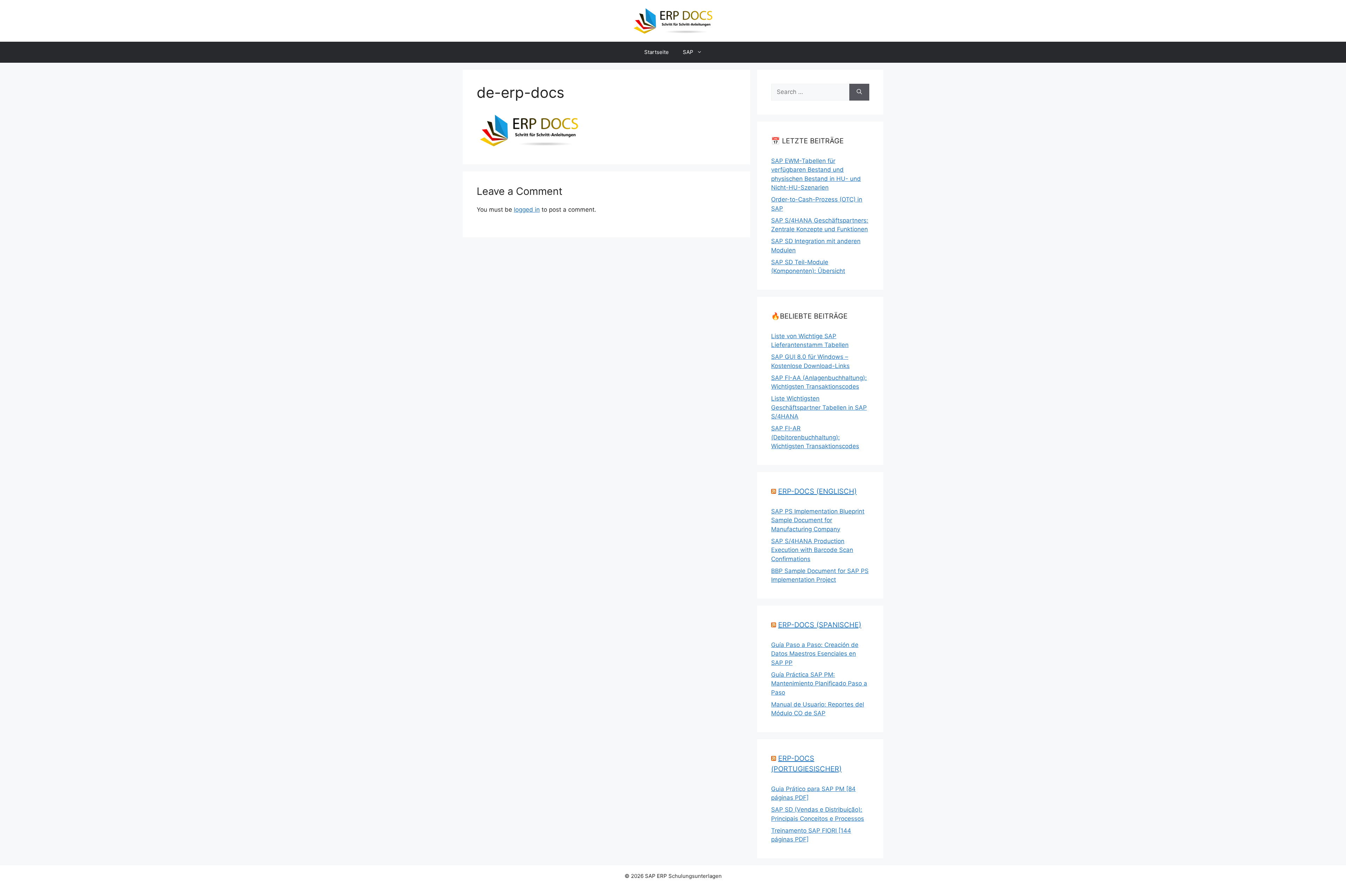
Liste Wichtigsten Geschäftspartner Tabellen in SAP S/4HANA (819, 407)
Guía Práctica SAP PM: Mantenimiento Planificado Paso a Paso (819, 683)
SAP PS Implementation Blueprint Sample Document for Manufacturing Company (817, 520)
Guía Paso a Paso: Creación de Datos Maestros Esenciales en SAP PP (814, 653)
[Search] (859, 92)
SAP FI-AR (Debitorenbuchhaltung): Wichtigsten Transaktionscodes (815, 437)
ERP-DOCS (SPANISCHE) (819, 625)
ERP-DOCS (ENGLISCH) (817, 491)
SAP (688, 52)
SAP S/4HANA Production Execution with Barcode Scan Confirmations (812, 550)
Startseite (656, 52)
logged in (527, 209)
